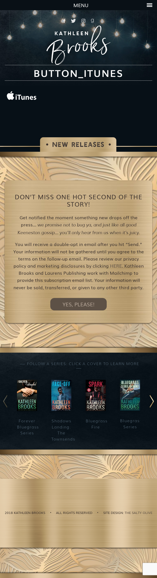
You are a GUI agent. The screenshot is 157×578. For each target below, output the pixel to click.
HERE (116, 265)
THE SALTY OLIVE (138, 512)
